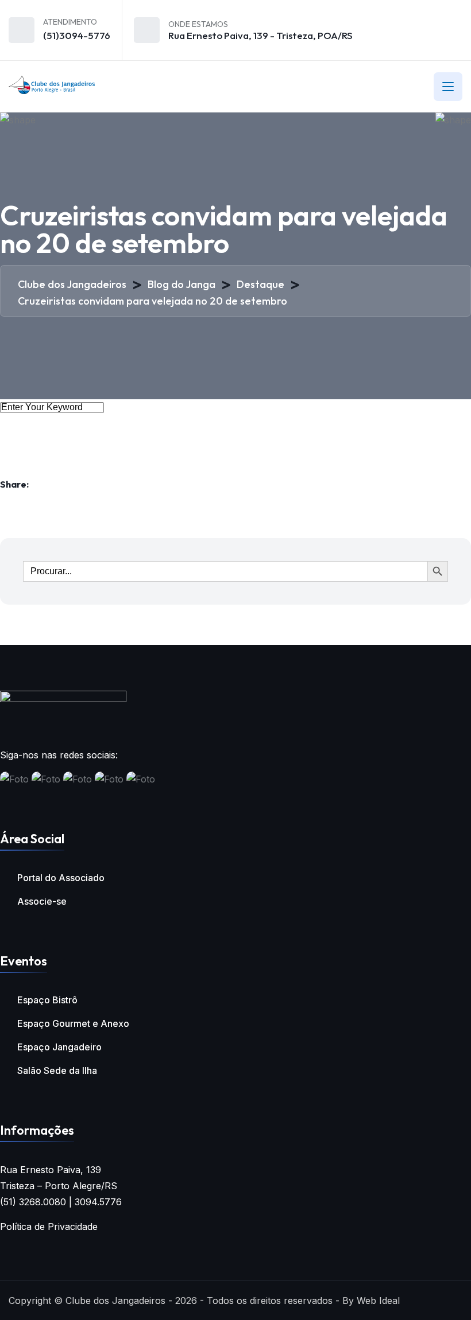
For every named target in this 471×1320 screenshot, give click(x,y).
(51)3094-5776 (76, 35)
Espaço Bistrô (47, 1000)
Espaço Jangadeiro (59, 1047)
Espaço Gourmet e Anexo (73, 1023)
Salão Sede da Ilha (57, 1070)
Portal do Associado (61, 877)
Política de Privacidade (49, 1226)
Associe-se (42, 901)
